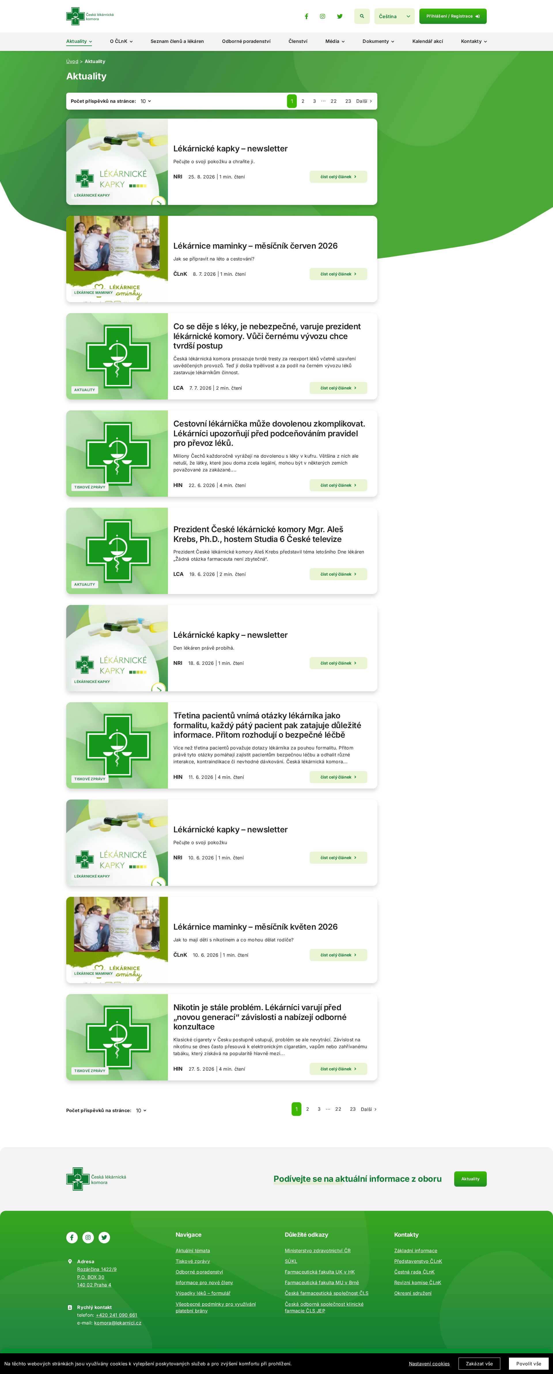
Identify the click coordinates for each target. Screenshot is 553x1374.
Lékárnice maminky (93, 292)
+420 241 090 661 (116, 1315)
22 (333, 101)
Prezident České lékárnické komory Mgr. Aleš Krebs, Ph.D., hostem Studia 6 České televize (258, 534)
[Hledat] (362, 16)
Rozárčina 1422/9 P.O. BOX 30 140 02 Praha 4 (97, 1277)
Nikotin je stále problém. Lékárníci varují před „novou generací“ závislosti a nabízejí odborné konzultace (260, 1017)
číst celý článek (336, 176)
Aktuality (84, 390)
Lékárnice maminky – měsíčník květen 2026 (255, 927)
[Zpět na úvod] (89, 9)
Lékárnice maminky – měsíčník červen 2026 (255, 246)
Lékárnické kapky (92, 195)
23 (348, 101)
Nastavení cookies (429, 1364)
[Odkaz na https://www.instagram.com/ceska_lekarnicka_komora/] (322, 16)
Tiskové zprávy (89, 487)
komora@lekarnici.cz (117, 1323)
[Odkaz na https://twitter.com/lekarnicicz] (340, 16)
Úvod (72, 61)
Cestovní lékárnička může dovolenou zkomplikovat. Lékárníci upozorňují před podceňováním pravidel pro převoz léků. (269, 433)
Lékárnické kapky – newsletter (230, 148)
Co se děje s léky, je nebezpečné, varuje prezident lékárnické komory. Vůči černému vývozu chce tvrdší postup (267, 336)
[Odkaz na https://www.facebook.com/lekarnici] (306, 16)
